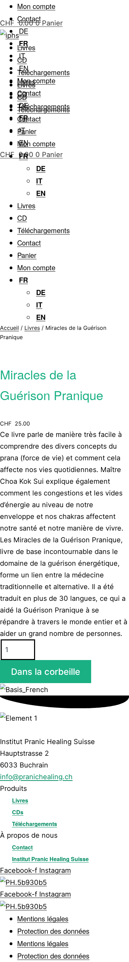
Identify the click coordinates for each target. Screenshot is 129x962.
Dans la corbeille (45, 671)
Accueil (9, 327)
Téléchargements (43, 72)
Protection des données (53, 931)
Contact (29, 93)
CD (22, 60)
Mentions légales (42, 918)
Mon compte (36, 6)
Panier (26, 131)
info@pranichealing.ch (36, 777)
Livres (26, 47)
